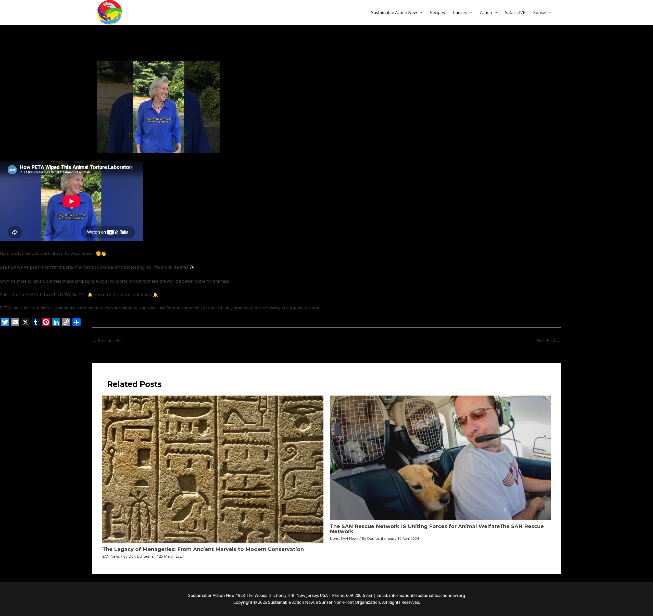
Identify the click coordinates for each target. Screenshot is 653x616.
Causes (460, 12)
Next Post (548, 340)
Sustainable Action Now (394, 12)
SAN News (143, 55)
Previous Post (108, 340)
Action (486, 12)
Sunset (540, 12)
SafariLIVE (515, 12)
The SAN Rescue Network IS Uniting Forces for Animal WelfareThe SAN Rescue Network (437, 528)
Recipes (437, 12)
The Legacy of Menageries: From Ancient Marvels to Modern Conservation (203, 549)
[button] (419, 12)
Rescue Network (115, 55)
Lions (334, 538)
